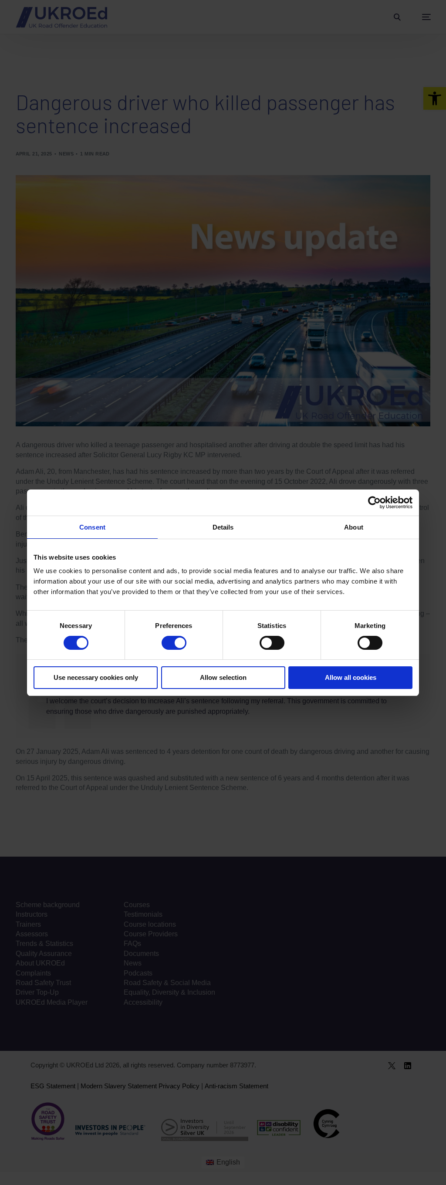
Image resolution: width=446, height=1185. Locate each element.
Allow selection (223, 677)
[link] (374, 502)
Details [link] (223, 527)
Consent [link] (92, 527)
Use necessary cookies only (96, 677)
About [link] (353, 527)
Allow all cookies (350, 677)
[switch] (174, 643)
